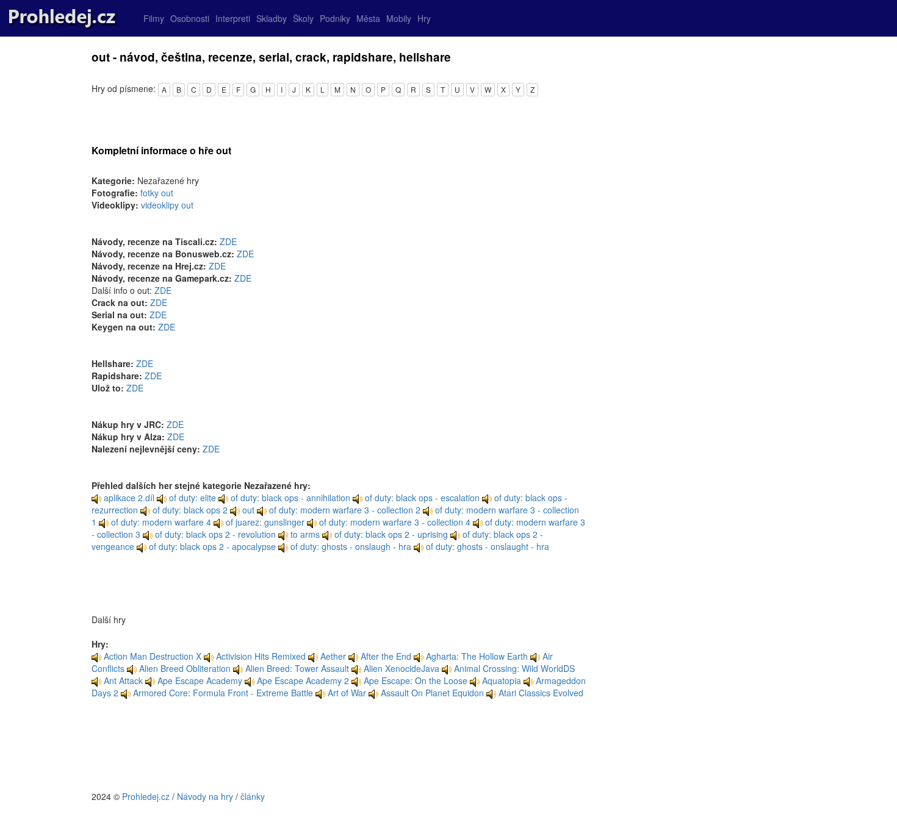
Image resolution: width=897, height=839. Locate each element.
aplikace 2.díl (127, 497)
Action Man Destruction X (152, 656)
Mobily (398, 18)
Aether (333, 656)
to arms (304, 534)
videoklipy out (167, 205)
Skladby (271, 18)
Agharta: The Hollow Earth (477, 656)
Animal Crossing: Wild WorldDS (514, 668)
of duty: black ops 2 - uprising (390, 534)
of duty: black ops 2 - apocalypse (211, 546)
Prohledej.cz (146, 796)
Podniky (335, 18)
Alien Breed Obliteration (185, 668)
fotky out (156, 193)
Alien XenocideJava (401, 668)
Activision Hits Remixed (261, 656)
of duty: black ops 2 (189, 510)
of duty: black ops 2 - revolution (214, 534)
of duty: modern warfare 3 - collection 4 (393, 522)
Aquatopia (501, 680)
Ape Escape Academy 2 (303, 680)
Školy (303, 18)
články (252, 796)
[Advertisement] (339, 750)
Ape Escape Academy (199, 680)
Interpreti (232, 18)
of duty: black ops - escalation (421, 497)
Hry (424, 18)
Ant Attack (123, 680)
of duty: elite (191, 497)
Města (368, 18)
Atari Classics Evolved (541, 693)
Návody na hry (205, 796)
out (247, 510)
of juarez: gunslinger (263, 522)
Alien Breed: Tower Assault (297, 668)
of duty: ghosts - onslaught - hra (486, 546)
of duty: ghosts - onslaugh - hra (349, 546)
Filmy (153, 18)
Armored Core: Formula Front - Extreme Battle (223, 693)
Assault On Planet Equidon (432, 693)
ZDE (228, 241)
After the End (386, 656)
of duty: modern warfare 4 (160, 522)
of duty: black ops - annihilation (289, 497)
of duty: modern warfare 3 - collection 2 (343, 510)
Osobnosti (189, 18)
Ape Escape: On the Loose (415, 680)
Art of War (347, 693)
